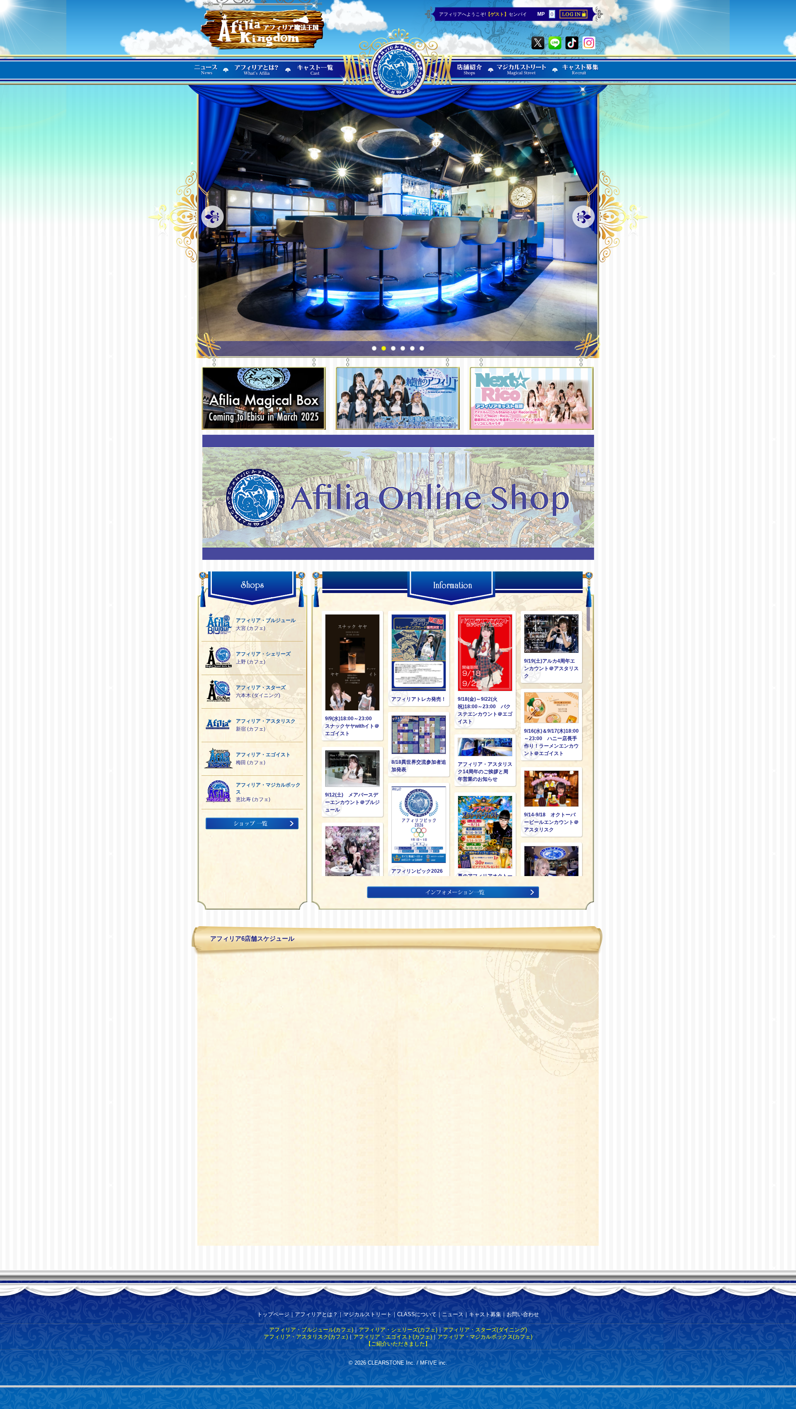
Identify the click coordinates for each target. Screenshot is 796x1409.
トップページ (273, 1314)
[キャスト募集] (580, 75)
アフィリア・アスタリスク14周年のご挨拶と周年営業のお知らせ (485, 771)
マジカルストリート (367, 1314)
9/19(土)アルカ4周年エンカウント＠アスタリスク (551, 668)
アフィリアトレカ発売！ (418, 699)
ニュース (453, 1314)
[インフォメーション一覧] (453, 896)
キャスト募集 (485, 1314)
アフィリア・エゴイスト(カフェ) (392, 1337)
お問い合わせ (523, 1314)
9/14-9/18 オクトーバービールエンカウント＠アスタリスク (551, 822)
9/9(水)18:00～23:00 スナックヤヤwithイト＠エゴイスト (352, 726)
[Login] (573, 17)
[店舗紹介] (469, 75)
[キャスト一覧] (315, 75)
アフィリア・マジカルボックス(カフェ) (484, 1337)
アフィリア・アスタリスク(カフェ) (306, 1337)
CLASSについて (417, 1314)
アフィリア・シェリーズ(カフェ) (398, 1330)
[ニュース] (206, 75)
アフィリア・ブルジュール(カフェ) (311, 1330)
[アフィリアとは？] (256, 75)
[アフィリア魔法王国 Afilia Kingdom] (262, 25)
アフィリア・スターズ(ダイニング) (485, 1330)
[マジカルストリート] (522, 75)
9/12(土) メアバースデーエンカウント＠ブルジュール (352, 802)
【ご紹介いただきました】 (398, 1344)
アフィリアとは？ (316, 1314)
